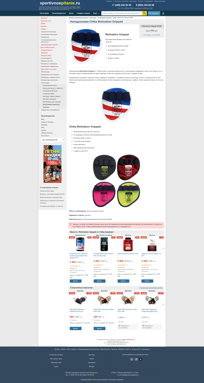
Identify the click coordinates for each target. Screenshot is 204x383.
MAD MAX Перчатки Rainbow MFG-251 (77, 310)
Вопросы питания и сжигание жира (51, 197)
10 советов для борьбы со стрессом (51, 206)
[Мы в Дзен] (139, 359)
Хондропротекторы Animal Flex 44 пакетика (103, 254)
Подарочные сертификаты (50, 110)
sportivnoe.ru (60, 3)
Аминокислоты (46, 21)
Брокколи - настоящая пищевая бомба (52, 194)
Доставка (133, 1)
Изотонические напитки (49, 45)
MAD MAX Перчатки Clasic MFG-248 (127, 310)
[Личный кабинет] (163, 13)
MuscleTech (45, 136)
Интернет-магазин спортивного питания (116, 339)
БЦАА (68, 349)
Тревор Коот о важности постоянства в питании (52, 202)
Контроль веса (46, 55)
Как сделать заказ (56, 359)
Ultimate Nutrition (47, 133)
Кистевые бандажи (49, 99)
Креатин (44, 26)
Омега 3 (128, 349)
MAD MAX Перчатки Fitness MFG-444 (104, 310)
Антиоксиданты (46, 58)
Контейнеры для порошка (52, 102)
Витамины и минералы (49, 64)
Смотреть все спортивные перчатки (150, 288)
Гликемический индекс (47, 191)
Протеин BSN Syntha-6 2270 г (128, 254)
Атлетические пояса (50, 85)
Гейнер (43, 29)
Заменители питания (48, 32)
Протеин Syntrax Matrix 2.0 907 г (151, 254)
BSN (42, 119)
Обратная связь (159, 1)
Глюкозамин (145, 349)
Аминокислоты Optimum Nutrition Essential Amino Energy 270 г (79, 255)
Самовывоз (149, 1)
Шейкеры (46, 107)
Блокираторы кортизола (49, 80)
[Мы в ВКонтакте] (130, 359)
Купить (75, 281)
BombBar (44, 125)
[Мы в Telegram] (135, 359)
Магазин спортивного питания (78, 18)
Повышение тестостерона (50, 74)
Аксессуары (92, 18)
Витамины (121, 349)
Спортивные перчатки (104, 18)
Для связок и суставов (48, 69)
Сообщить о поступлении (152, 35)
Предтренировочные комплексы (88, 349)
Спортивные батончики (49, 34)
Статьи (56, 366)
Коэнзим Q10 (136, 349)
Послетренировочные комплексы (48, 41)
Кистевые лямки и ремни (51, 96)
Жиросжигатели (46, 50)
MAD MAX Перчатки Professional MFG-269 (149, 310)
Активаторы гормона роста (50, 77)
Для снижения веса (48, 47)
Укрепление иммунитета (49, 66)
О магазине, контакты (120, 1)
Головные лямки (48, 93)
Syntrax (43, 130)
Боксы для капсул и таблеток (53, 88)
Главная (109, 1)
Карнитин (44, 53)
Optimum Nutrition (47, 122)
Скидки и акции (83, 13)
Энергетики (45, 37)
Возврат (91, 366)
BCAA (43, 23)
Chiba (114, 18)
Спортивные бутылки (50, 91)
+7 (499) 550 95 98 (121, 5)
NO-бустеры (45, 72)
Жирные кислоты (47, 61)
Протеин (44, 18)
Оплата (140, 1)
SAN (42, 127)
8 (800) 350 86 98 (145, 5)
